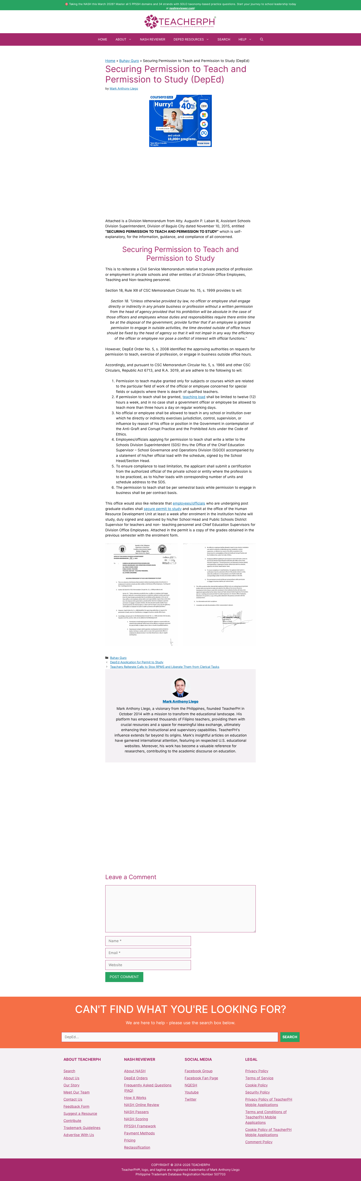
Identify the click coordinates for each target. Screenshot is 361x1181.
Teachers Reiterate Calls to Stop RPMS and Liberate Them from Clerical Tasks (164, 666)
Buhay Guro (129, 61)
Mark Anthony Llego (180, 701)
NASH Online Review (141, 1105)
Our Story (71, 1085)
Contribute (72, 1121)
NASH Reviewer (152, 39)
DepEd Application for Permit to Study (136, 662)
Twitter (190, 1099)
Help (243, 39)
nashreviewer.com (181, 8)
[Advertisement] (180, 182)
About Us (71, 1078)
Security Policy (257, 1092)
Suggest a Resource (80, 1113)
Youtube (192, 1092)
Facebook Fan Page (201, 1078)
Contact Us (73, 1099)
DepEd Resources (189, 39)
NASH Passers (136, 1112)
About (121, 39)
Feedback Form (76, 1106)
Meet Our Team (77, 1092)
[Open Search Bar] (261, 39)
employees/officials (189, 503)
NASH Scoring (136, 1119)
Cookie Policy (256, 1085)
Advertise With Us (79, 1135)
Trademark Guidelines (82, 1128)
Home (102, 39)
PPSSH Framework (140, 1126)
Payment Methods (139, 1133)
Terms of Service (259, 1078)
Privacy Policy (256, 1071)
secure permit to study (163, 509)
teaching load (194, 397)
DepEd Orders (136, 1078)
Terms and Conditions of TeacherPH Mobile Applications (266, 1117)
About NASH (135, 1071)
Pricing (129, 1140)
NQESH (191, 1085)
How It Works (135, 1098)
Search (223, 39)
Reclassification (137, 1147)
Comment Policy (258, 1142)
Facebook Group (198, 1071)
